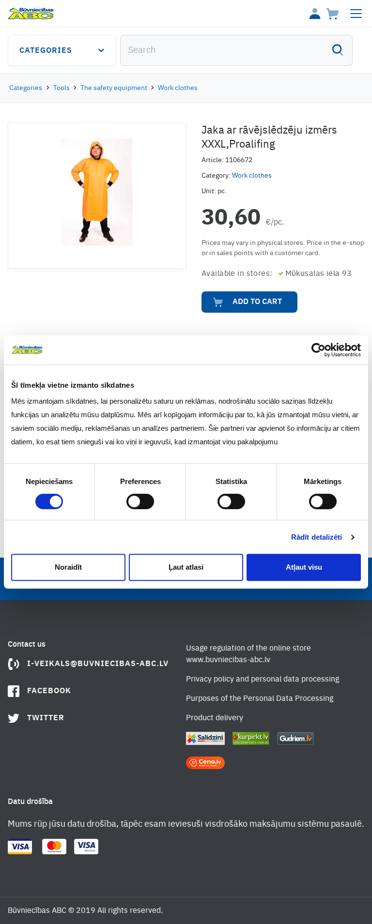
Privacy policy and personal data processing (262, 679)
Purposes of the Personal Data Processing (259, 699)
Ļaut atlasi (186, 567)
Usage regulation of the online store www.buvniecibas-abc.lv (248, 654)
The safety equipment (113, 88)
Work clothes (178, 88)
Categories (45, 51)
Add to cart (257, 302)
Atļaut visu (304, 567)
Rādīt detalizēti (316, 537)
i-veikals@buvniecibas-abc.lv (98, 664)
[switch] (140, 501)
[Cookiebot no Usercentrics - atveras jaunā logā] (318, 350)
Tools (61, 88)
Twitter (45, 718)
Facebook (49, 691)
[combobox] (236, 50)
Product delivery (214, 718)
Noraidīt (68, 567)
